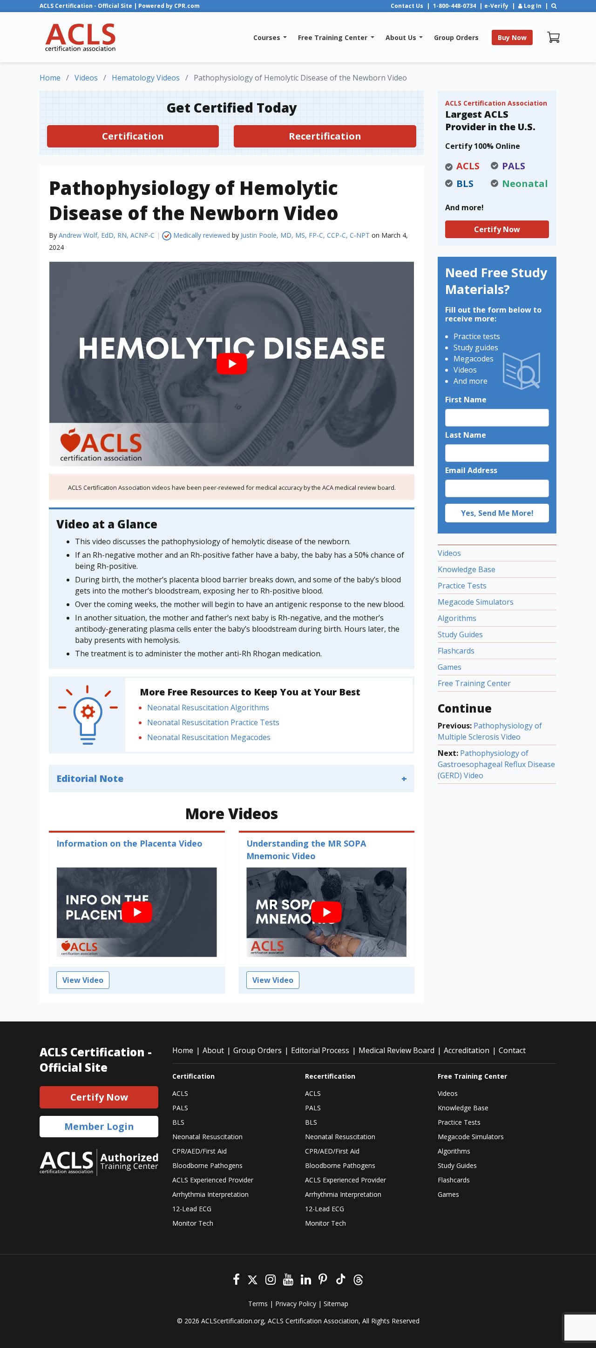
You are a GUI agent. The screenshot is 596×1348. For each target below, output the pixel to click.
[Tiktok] (340, 1278)
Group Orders (257, 1050)
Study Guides (460, 634)
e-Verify (496, 6)
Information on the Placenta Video (129, 843)
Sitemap (336, 1303)
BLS (178, 1122)
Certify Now (497, 229)
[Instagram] (270, 1278)
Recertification (325, 136)
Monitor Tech (192, 1223)
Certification (133, 136)
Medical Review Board (396, 1050)
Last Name (465, 435)
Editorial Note (89, 778)
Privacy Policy (295, 1303)
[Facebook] (236, 1278)
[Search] (553, 6)
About (213, 1050)
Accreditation (466, 1050)
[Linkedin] (306, 1278)
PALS (180, 1107)
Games (449, 667)
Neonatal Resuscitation (207, 1136)
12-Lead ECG (191, 1208)
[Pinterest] (322, 1278)
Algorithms (457, 618)
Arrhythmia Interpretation (210, 1194)
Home (182, 1050)
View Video (82, 980)
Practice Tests (462, 586)
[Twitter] (252, 1278)
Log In (532, 6)
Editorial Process (320, 1050)
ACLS (180, 1093)
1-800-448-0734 (454, 6)
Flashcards (456, 651)
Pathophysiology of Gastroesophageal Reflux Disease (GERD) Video (496, 764)
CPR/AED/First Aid (199, 1151)
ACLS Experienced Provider (212, 1179)
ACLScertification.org (232, 1320)
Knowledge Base (466, 569)
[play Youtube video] (231, 364)
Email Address (471, 470)
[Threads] (358, 1278)
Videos (449, 553)
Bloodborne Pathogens (207, 1165)
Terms (258, 1303)
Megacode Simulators (476, 602)
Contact (512, 1050)
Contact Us (407, 6)
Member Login (99, 1126)
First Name (466, 399)
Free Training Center (474, 683)
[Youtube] (288, 1278)
